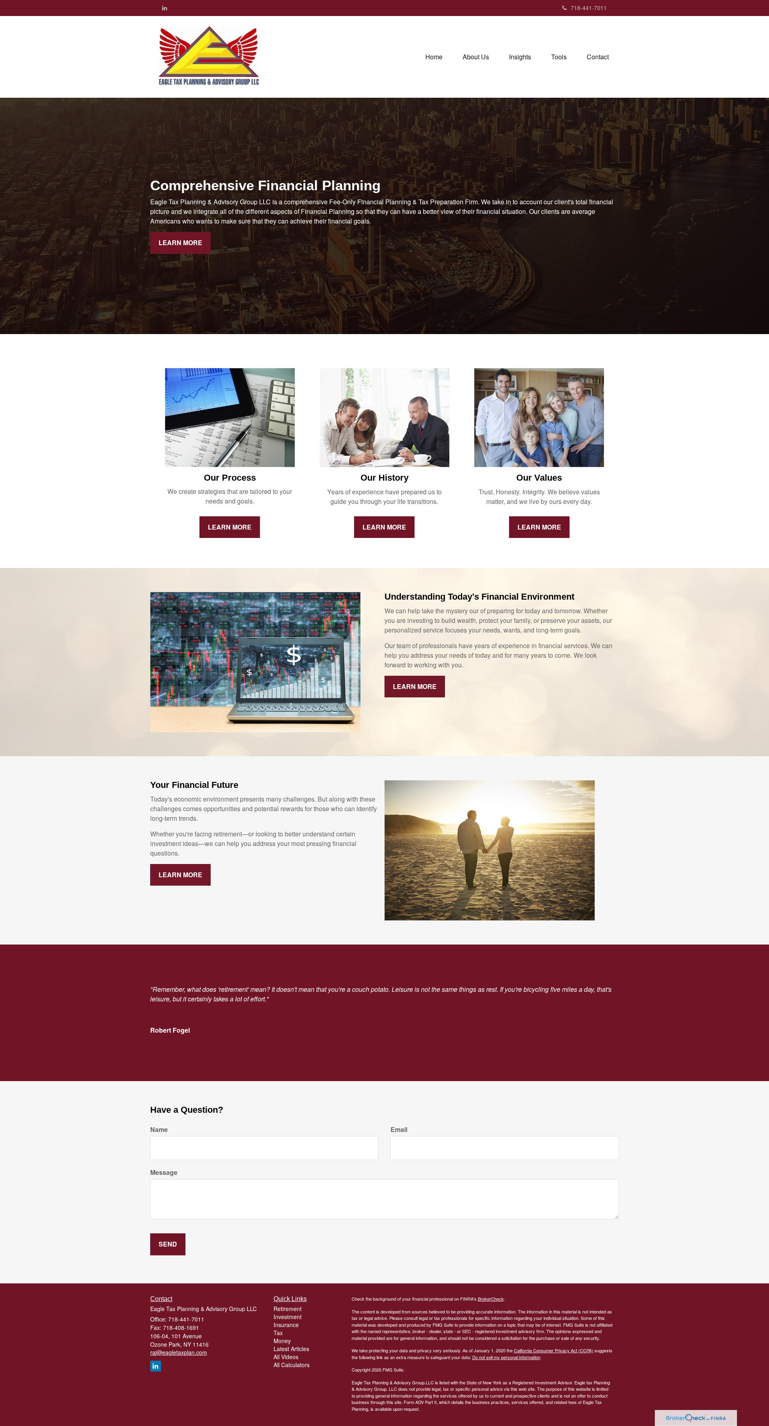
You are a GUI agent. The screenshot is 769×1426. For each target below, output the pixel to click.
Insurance (286, 1325)
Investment (288, 1317)
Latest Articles (291, 1349)
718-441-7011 (589, 8)
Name (159, 1129)
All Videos (286, 1357)
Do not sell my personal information (506, 1357)
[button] (476, 57)
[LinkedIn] (164, 8)
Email (399, 1129)
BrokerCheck (491, 1298)
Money (282, 1341)
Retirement (288, 1309)
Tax (278, 1333)
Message (163, 1172)
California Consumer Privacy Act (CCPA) (553, 1350)
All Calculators (292, 1365)
